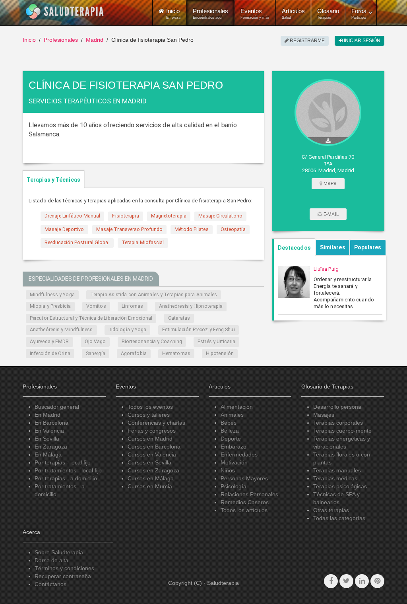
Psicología (233, 486)
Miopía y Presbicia (50, 306)
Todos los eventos (150, 407)
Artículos (293, 13)
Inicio (29, 40)
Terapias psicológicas (340, 486)
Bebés (228, 422)
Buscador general (57, 407)
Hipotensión (220, 353)
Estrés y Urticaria (216, 341)
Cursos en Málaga (151, 478)
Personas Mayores (244, 478)
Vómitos (96, 306)
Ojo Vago (95, 341)
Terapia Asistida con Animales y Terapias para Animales (153, 294)
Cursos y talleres (149, 415)
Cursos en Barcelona (154, 446)
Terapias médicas (335, 478)
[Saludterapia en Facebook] (331, 581)
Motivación (234, 462)
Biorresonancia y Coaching (152, 341)
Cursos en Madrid (150, 438)
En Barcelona (51, 422)
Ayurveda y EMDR (49, 341)
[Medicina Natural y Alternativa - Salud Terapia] (65, 11)
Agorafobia (134, 353)
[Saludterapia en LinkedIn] (362, 581)
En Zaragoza (51, 446)
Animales (232, 415)
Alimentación (237, 407)
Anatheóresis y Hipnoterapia (191, 306)
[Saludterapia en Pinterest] (377, 581)
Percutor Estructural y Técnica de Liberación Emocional (91, 318)
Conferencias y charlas (156, 422)
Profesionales (210, 13)
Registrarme (307, 40)
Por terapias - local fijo (63, 462)
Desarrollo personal (337, 407)
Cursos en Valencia (152, 454)
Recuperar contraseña (63, 576)
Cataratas (179, 318)
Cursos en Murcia (150, 486)
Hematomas (176, 353)
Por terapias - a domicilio (66, 478)
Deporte (231, 438)
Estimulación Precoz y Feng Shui (198, 329)
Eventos (254, 13)
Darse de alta (51, 560)
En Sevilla (47, 438)
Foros (358, 13)
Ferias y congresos (152, 430)
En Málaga (48, 454)
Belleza (230, 430)
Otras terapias (331, 510)
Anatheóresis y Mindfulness (61, 329)
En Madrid (47, 415)
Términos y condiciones (64, 568)
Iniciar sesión (361, 40)
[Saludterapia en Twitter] (346, 581)
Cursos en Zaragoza (153, 470)
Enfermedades (239, 454)
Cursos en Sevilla (149, 462)
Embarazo (233, 446)
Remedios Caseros (245, 502)
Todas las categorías (339, 518)
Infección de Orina (50, 353)
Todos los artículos (244, 510)
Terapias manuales (337, 470)
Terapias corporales (338, 422)
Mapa (329, 183)
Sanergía (95, 353)
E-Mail (330, 214)
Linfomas (132, 306)
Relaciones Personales (249, 494)
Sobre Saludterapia (59, 552)
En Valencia (49, 430)
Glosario (328, 13)
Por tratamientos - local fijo (68, 470)
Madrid (94, 40)
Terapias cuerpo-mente (342, 430)
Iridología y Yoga (128, 329)
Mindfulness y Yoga (52, 294)
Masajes (323, 415)
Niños (228, 470)
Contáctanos (50, 584)
